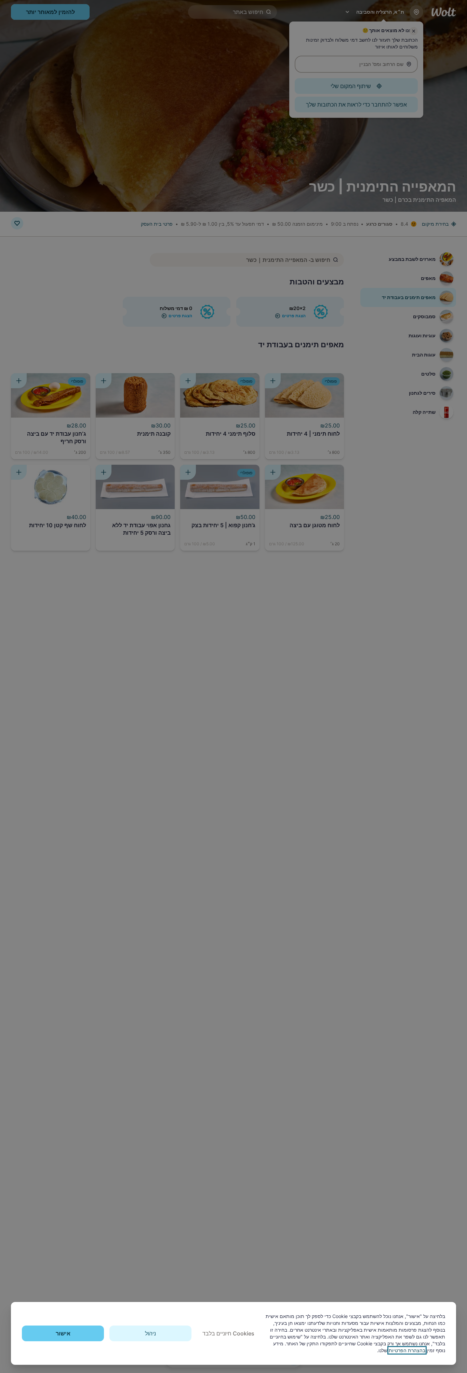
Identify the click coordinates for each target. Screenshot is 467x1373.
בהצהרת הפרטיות (407, 1350)
